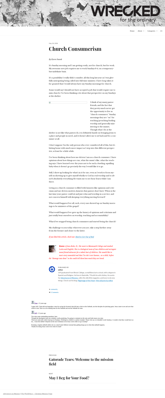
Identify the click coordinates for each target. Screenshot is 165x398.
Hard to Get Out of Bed (84, 237)
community (54, 289)
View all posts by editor (104, 280)
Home (132, 31)
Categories (151, 31)
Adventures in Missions (69, 278)
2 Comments (55, 292)
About (140, 31)
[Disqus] (82, 324)
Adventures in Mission (11, 394)
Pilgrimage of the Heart (86, 280)
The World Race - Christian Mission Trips (36, 394)
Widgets (161, 32)
